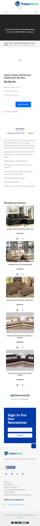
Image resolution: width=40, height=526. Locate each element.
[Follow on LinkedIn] (6, 474)
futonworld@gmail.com (16, 505)
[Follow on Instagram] (12, 474)
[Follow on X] (17, 474)
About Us (7, 482)
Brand (30, 133)
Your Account (9, 485)
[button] (11, 111)
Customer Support (11, 487)
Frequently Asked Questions (14, 490)
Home (6, 43)
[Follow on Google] (22, 474)
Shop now (30, 32)
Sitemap (20, 517)
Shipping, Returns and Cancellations (18, 495)
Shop (11, 43)
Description (20, 129)
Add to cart (23, 104)
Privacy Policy (9, 492)
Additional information (16, 133)
